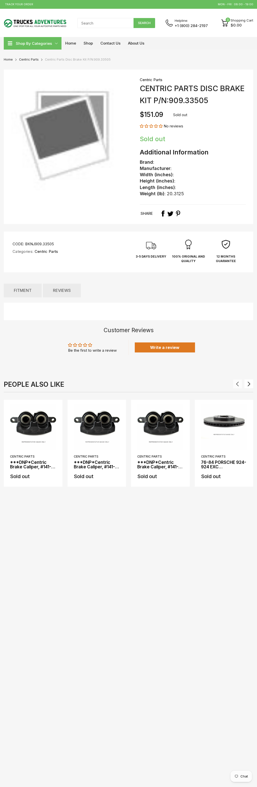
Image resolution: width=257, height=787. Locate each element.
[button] (152, 126)
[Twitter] (170, 214)
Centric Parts (151, 79)
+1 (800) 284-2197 (191, 25)
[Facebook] (163, 214)
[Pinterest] (178, 214)
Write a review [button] (164, 347)
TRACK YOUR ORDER (19, 4)
